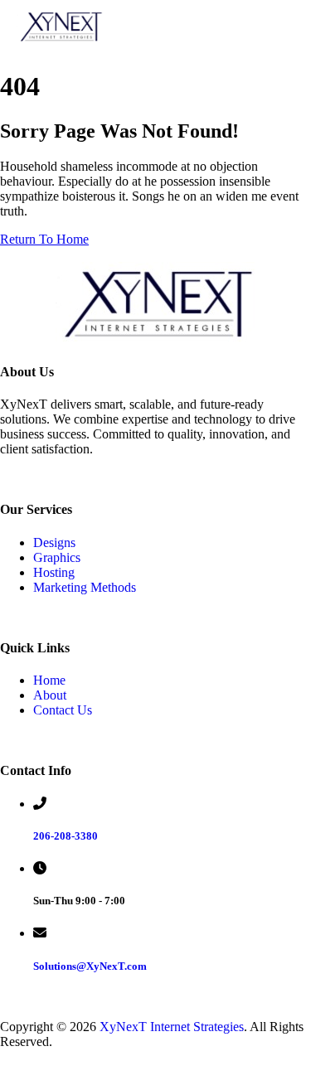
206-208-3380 (65, 836)
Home (49, 680)
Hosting (54, 572)
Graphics (56, 557)
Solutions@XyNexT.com (90, 966)
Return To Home (44, 239)
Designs (54, 542)
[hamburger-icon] (280, 26)
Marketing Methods (84, 587)
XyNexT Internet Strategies (172, 1027)
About (49, 695)
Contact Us (62, 710)
